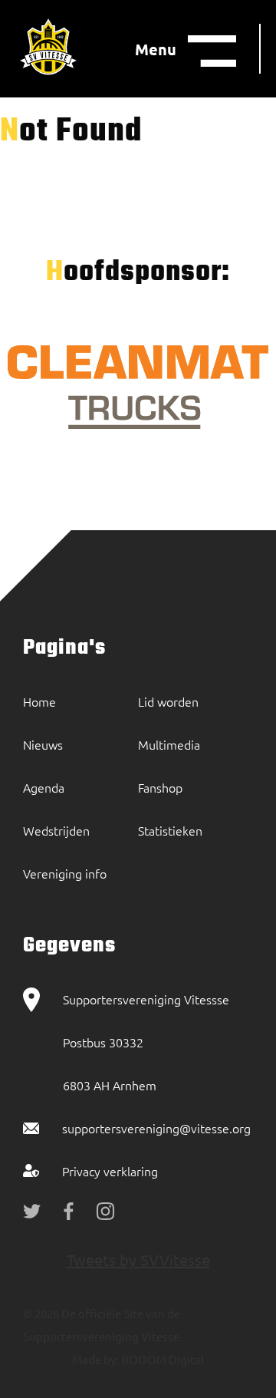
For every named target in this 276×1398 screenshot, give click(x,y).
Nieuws (43, 744)
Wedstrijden (56, 830)
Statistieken (170, 830)
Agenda (43, 787)
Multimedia (169, 744)
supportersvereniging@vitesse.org (156, 1127)
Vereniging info (65, 873)
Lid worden (168, 701)
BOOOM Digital (161, 1359)
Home (39, 701)
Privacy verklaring (110, 1170)
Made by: (95, 1359)
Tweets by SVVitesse (138, 1259)
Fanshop (160, 787)
